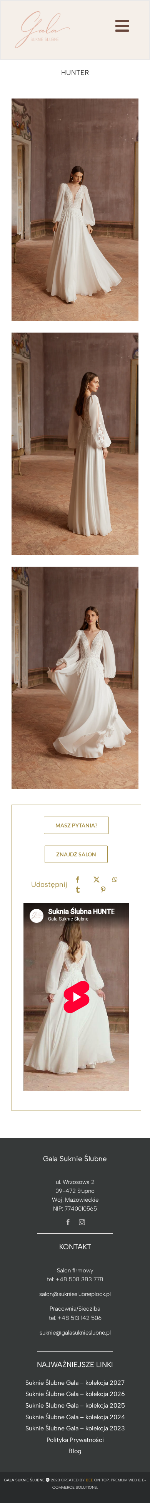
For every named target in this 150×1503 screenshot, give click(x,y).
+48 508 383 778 (79, 1279)
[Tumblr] (78, 890)
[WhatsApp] (115, 880)
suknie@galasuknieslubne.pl (75, 1332)
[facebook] (68, 1222)
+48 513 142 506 (80, 1317)
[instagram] (82, 1222)
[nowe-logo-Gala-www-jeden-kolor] (43, 11)
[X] (96, 880)
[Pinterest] (103, 890)
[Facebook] (78, 880)
